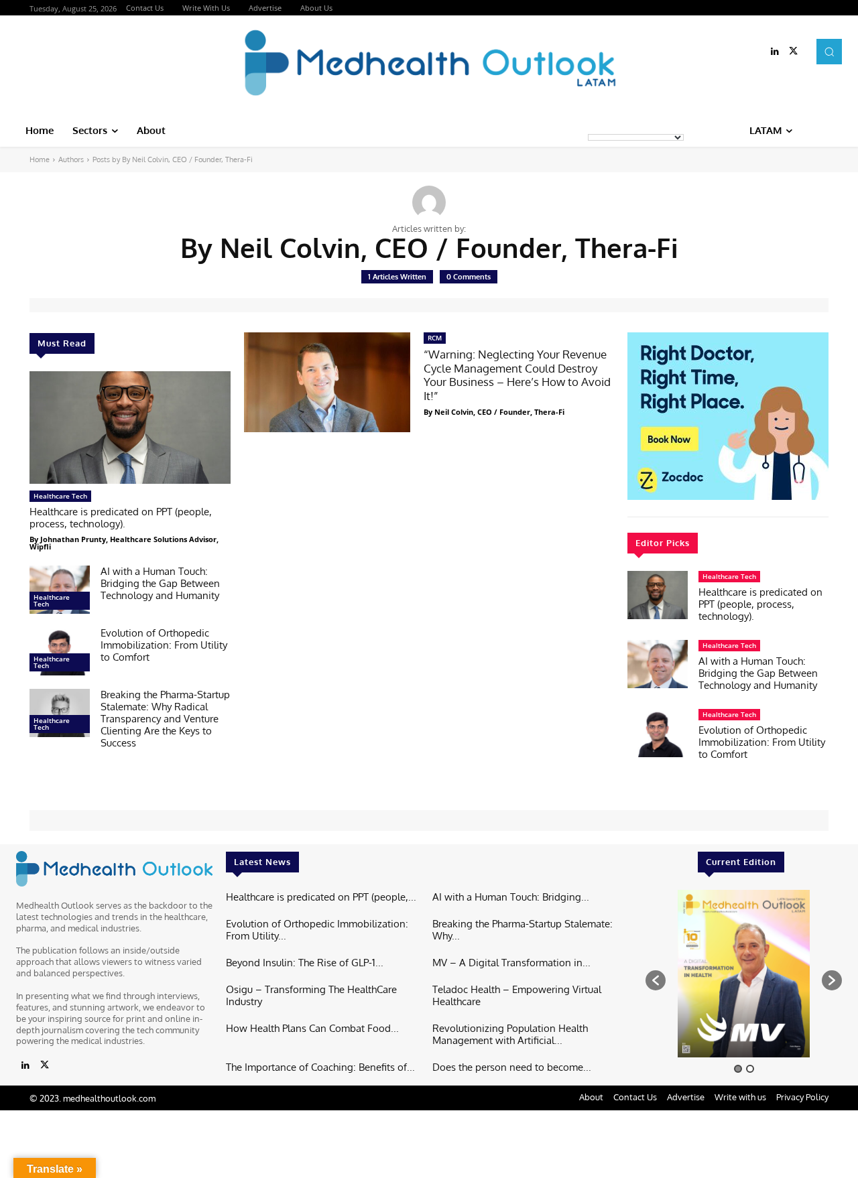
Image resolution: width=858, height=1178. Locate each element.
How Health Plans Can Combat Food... (312, 1028)
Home (39, 159)
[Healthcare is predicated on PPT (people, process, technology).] (130, 427)
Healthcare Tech (60, 496)
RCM (435, 337)
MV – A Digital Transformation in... (511, 962)
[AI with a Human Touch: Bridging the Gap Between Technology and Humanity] (59, 590)
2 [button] (750, 1069)
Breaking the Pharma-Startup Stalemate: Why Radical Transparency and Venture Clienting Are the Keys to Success (165, 718)
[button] (829, 51)
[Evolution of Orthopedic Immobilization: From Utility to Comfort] (59, 651)
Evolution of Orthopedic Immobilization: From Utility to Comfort (164, 645)
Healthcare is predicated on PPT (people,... (321, 897)
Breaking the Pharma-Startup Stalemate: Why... (522, 929)
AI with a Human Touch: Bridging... (510, 897)
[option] (743, 973)
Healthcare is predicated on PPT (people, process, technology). (120, 517)
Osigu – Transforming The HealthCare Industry (311, 995)
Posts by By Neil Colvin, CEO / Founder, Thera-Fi (173, 159)
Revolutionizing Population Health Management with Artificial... (510, 1034)
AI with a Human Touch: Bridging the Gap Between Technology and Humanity (160, 583)
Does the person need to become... (511, 1067)
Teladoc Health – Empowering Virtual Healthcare (516, 995)
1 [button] (738, 1069)
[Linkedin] (774, 51)
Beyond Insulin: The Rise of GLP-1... (304, 962)
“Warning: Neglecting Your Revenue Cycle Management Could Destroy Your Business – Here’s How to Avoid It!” (517, 374)
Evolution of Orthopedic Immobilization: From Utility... (317, 929)
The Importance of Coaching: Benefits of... (320, 1067)
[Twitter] (793, 51)
